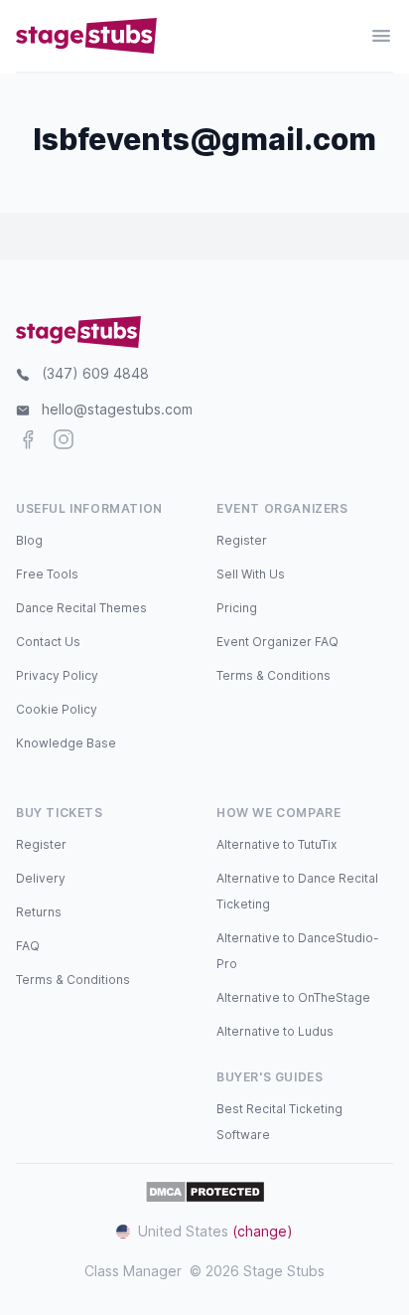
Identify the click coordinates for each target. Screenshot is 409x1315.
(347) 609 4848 (95, 373)
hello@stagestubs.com (117, 409)
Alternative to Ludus (275, 1031)
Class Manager (133, 1270)
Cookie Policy (56, 709)
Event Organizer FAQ (277, 641)
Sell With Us (250, 574)
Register (241, 540)
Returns (39, 911)
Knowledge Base (66, 743)
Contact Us (48, 641)
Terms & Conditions (273, 675)
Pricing (236, 607)
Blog (29, 540)
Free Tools (47, 574)
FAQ (28, 945)
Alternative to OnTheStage (293, 997)
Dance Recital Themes (81, 607)
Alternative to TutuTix (276, 844)
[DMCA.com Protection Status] (205, 1192)
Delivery (41, 878)
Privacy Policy (57, 675)
